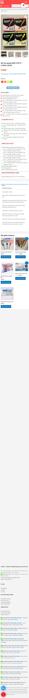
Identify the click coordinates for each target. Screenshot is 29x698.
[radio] (2, 82)
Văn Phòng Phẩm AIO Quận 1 (15, 623)
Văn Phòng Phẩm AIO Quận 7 (15, 617)
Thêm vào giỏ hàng (13, 87)
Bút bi (13, 9)
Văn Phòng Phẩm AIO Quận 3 (15, 633)
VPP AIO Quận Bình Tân (18, 666)
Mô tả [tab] (3, 185)
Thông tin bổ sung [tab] (7, 188)
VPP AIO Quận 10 (16, 672)
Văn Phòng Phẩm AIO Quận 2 (15, 628)
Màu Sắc (3, 78)
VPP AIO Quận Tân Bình (18, 645)
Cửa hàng (8, 9)
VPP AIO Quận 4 (16, 656)
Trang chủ (3, 9)
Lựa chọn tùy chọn (6, 256)
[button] (25, 16)
